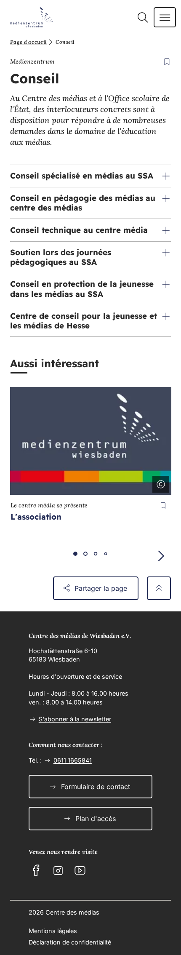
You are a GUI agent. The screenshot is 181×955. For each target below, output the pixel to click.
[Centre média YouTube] (80, 870)
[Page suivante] (160, 556)
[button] (90, 176)
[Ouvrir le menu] (165, 17)
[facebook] (36, 870)
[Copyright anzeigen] (159, 482)
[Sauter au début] (159, 588)
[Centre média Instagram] (58, 870)
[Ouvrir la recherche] (142, 17)
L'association (36, 517)
